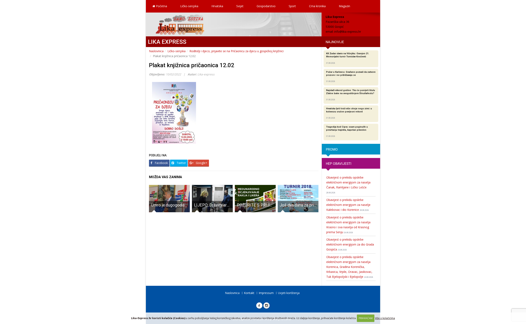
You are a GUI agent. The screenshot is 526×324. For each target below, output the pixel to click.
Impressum (266, 293)
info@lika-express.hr (347, 31)
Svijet (239, 6)
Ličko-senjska (189, 6)
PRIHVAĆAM (366, 318)
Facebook (161, 163)
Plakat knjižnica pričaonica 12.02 (191, 65)
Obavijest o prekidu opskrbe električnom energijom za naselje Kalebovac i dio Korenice (348, 205)
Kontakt (249, 293)
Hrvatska (217, 6)
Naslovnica (156, 51)
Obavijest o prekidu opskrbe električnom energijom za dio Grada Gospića (350, 244)
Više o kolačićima (385, 318)
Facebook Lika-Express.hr (259, 305)
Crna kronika (317, 6)
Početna (161, 6)
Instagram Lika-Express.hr (266, 305)
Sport (292, 6)
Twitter (181, 163)
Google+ (201, 163)
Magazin (344, 6)
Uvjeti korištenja (289, 293)
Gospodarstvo (266, 6)
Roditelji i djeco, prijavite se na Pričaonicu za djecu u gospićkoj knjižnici (236, 51)
